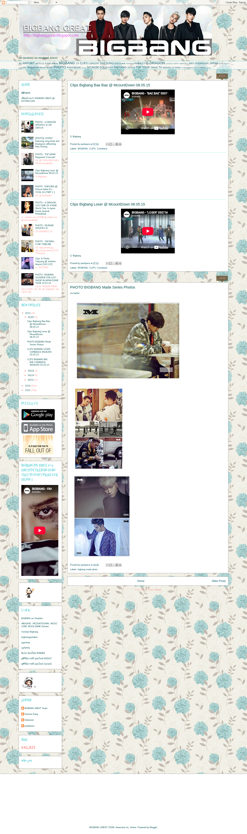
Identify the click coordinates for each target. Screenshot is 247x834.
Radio (84, 68)
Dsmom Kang (31, 714)
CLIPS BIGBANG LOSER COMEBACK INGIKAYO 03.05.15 (39, 352)
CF (77, 63)
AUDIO (48, 63)
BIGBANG (67, 63)
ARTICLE (39, 63)
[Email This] (107, 144)
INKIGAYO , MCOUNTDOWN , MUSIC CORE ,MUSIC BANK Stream (39, 625)
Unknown (29, 720)
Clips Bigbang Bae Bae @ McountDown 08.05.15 (110, 85)
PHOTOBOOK (74, 67)
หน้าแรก (25, 92)
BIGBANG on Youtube (32, 618)
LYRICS (225, 64)
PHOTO (59, 67)
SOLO (103, 67)
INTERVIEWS (202, 63)
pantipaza (29, 725)
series (209, 68)
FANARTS (130, 64)
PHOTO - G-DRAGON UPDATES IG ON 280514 (45, 124)
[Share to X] (113, 144)
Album (55, 63)
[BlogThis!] (110, 144)
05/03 (31, 317)
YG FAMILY (176, 68)
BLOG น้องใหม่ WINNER (33, 653)
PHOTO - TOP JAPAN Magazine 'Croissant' (45, 156)
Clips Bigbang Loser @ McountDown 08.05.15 (107, 204)
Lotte (21, 68)
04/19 (31, 375)
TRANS (154, 67)
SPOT (110, 68)
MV (25, 67)
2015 (28, 313)
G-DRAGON (155, 63)
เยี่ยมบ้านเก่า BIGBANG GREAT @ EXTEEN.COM (38, 100)
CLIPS (84, 63)
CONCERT (94, 63)
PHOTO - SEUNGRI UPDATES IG (44, 227)
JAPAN (214, 63)
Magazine (33, 67)
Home (141, 581)
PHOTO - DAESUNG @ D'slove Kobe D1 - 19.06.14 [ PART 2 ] (46, 189)
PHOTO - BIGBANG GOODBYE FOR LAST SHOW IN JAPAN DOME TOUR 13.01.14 (46, 278)
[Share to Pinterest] (120, 144)
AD (20, 63)
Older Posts (219, 581)
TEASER (131, 68)
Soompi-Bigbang (29, 631)
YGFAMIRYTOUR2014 (191, 68)
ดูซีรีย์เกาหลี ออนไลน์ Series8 (36, 663)
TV (160, 67)
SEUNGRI (93, 67)
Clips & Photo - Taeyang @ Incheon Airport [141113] (45, 261)
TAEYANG (120, 67)
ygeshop (25, 642)
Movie (43, 67)
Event (122, 63)
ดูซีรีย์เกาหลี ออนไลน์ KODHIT (36, 658)
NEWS (49, 67)
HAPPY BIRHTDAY (180, 64)
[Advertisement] (148, 176)
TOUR (146, 67)
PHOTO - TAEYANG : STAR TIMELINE (45, 243)
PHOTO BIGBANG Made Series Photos (102, 287)
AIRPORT (29, 63)
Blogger (153, 827)
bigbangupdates (29, 637)
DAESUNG (107, 63)
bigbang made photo (87, 569)
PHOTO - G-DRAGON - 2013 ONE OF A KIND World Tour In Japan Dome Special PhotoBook (46, 208)
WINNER (167, 68)
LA (220, 63)
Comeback (102, 148)
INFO (191, 63)
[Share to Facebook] (117, 144)
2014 (28, 385)
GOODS (169, 64)
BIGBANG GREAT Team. (36, 708)
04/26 (31, 370)
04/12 (31, 379)
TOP (138, 67)
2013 (28, 390)
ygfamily (25, 647)
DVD (116, 63)
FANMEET (139, 63)
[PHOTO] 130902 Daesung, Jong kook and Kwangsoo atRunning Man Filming (47, 142)
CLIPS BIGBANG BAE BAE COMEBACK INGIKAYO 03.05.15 (38, 362)
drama (203, 68)
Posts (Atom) (154, 589)
